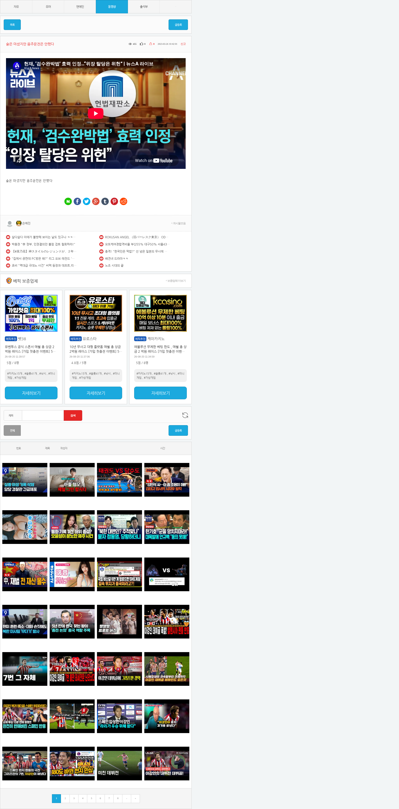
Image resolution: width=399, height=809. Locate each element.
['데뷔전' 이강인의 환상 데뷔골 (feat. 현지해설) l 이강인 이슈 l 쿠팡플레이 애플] (166, 763)
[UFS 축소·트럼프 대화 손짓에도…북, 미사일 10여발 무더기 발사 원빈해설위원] (24, 621)
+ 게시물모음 (178, 223)
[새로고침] (185, 415)
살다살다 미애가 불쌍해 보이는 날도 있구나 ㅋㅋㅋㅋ (44, 237)
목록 (12, 24)
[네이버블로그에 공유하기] (68, 202)
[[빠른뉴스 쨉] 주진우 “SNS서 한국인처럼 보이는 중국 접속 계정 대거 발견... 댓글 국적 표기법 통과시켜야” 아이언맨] (119, 574)
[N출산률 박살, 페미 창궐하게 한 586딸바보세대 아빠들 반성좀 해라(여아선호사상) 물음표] (72, 479)
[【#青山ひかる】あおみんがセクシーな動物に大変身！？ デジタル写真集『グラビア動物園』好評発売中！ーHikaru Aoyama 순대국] (24, 527)
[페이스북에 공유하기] (77, 202)
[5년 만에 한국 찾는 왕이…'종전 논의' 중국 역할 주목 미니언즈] (72, 621)
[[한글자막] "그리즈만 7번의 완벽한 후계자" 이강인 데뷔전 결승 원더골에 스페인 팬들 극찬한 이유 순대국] (24, 763)
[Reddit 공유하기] (123, 202)
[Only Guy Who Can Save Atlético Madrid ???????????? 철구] (72, 716)
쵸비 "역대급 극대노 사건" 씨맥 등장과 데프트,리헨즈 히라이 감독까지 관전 (44, 265)
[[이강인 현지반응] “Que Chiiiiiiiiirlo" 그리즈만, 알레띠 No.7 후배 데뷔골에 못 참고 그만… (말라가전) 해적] (119, 668)
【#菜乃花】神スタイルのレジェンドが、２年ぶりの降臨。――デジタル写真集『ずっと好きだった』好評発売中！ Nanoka (44, 251)
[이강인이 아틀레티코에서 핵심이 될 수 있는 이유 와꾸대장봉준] (119, 763)
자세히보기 (31, 393)
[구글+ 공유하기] (96, 202)
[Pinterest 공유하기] (114, 202)
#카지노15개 (14, 373)
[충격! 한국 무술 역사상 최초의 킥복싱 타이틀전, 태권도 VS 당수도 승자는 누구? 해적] (119, 479)
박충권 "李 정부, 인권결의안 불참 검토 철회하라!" (43, 244)
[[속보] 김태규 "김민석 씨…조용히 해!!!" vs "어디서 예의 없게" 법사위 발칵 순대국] (166, 479)
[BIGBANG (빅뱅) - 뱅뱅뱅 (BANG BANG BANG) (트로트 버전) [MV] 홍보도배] (119, 621)
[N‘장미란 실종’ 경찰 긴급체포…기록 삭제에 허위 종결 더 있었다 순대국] (24, 479)
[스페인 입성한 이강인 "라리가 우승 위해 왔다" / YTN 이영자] (119, 716)
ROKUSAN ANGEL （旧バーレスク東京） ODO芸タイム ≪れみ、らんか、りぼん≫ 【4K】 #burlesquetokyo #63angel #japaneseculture (137, 237)
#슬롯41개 (30, 373)
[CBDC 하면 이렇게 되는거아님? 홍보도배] (24, 574)
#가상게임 (20, 377)
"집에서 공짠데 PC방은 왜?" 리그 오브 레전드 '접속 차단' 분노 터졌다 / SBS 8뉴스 (44, 258)
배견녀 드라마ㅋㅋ (116, 258)
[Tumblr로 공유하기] (105, 202)
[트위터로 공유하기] (86, 202)
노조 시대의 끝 (114, 265)
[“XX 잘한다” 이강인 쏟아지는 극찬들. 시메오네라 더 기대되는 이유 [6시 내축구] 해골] (72, 763)
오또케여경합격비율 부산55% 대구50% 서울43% (137, 244)
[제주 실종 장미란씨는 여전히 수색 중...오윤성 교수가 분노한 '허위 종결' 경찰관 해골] (72, 527)
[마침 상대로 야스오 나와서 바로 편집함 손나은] (166, 574)
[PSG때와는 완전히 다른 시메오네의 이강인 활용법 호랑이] (24, 668)
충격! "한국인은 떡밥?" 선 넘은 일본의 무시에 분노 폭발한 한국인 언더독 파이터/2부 (137, 251)
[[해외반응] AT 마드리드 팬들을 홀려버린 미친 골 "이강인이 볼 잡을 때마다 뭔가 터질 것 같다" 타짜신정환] (24, 716)
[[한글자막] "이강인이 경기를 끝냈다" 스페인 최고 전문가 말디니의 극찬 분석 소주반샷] (166, 716)
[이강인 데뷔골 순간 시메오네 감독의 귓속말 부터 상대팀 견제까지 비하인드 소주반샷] (166, 668)
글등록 (178, 24)
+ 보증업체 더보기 (176, 280)
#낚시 (42, 373)
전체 (12, 430)
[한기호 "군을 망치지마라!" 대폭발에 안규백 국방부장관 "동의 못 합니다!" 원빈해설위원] (166, 527)
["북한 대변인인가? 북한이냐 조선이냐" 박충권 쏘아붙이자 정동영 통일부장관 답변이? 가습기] (119, 527)
